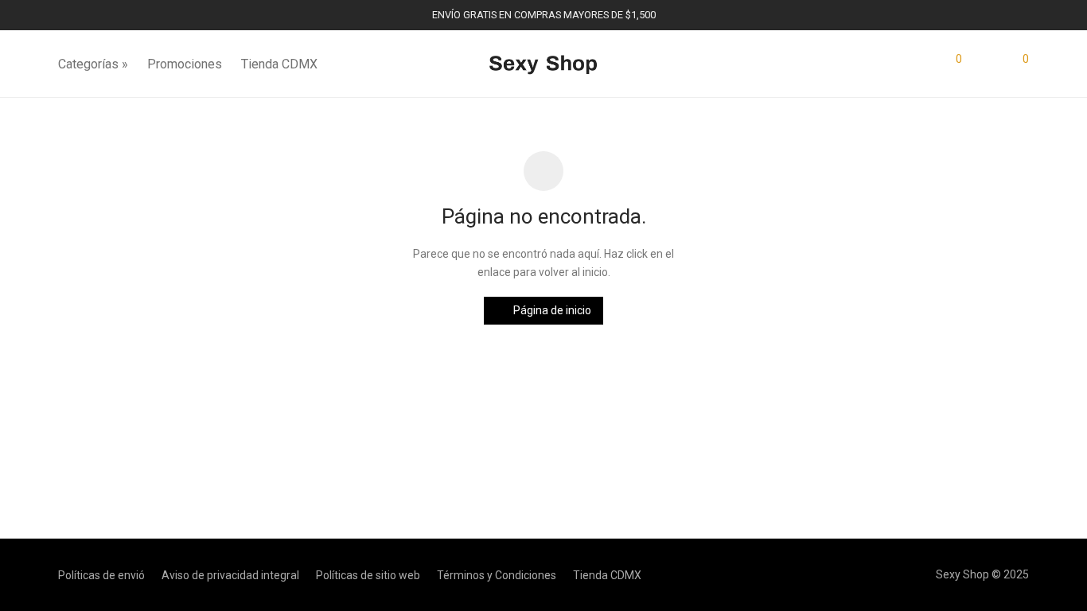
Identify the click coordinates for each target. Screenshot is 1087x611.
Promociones (184, 64)
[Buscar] (919, 64)
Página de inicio (551, 310)
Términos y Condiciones (496, 575)
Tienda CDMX (279, 64)
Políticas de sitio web (368, 575)
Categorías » (93, 64)
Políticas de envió (101, 575)
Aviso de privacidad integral (230, 575)
